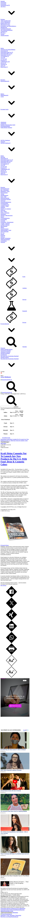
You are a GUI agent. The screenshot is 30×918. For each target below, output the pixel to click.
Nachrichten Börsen (5, 909)
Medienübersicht (4, 95)
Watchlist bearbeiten (5, 353)
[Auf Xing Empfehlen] (11, 619)
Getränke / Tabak (5, 206)
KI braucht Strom (5, 545)
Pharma (2, 234)
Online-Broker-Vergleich (6, 127)
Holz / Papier (4, 211)
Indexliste (3, 157)
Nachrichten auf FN (5, 5)
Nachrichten (3, 2)
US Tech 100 (4, 59)
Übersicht (3, 141)
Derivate (24, 299)
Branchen (3, 79)
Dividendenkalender (5, 126)
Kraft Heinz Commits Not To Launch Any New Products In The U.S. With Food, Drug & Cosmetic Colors (14, 459)
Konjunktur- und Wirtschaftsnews (8, 26)
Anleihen (24, 288)
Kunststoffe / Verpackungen (7, 222)
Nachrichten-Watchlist (6, 350)
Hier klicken (3, 585)
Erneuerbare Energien (6, 199)
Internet (2, 216)
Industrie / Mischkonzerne (7, 215)
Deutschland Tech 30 (5, 55)
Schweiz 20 (3, 63)
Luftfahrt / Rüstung (5, 224)
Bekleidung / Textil (5, 191)
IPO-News (3, 32)
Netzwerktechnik (4, 231)
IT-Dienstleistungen (5, 218)
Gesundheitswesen (5, 204)
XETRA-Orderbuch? (5, 143)
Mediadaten (15, 912)
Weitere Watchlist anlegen (6, 349)
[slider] (3, 448)
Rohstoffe (3, 235)
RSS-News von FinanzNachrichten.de (9, 916)
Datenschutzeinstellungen (6, 912)
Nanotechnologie (4, 229)
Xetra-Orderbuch (12, 908)
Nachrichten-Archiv (8, 911)
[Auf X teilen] (11, 608)
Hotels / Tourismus (5, 212)
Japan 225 (3, 65)
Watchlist (24, 346)
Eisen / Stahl (3, 196)
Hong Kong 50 (4, 67)
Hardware (3, 210)
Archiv (2, 96)
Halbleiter (3, 207)
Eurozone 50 (3, 60)
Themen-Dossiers (5, 35)
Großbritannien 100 (5, 61)
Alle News (3, 6)
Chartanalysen (4, 31)
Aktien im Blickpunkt (6, 20)
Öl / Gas (2, 233)
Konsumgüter (4, 219)
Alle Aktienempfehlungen (6, 30)
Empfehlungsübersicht (6, 28)
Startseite (3, 1)
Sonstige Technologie (5, 238)
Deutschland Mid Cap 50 (6, 53)
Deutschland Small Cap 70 (7, 52)
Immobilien (3, 214)
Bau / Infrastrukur (5, 190)
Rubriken (3, 19)
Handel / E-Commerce (6, 208)
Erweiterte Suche (4, 109)
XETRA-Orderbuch (5, 140)
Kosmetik (3, 220)
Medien (2, 94)
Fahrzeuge (3, 200)
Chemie (2, 194)
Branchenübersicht (5, 81)
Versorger (3, 242)
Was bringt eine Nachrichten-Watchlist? (10, 356)
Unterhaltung (4, 241)
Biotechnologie (4, 192)
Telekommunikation (5, 239)
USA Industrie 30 (5, 56)
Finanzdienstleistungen (6, 202)
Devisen (24, 322)
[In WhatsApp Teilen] (11, 642)
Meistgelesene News (5, 24)
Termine (2, 34)
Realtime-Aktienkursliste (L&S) (8, 124)
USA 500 (3, 57)
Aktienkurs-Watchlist (5, 352)
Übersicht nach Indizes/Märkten (8, 49)
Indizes (2, 48)
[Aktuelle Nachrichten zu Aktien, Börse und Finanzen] (6, 379)
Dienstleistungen (4, 195)
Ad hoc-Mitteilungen (5, 22)
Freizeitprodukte (4, 203)
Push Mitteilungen (5, 442)
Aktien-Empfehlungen (15, 909)
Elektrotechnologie (5, 198)
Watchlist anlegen (5, 357)
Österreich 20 (4, 64)
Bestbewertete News (5, 23)
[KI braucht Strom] (14, 544)
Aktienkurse (3, 122)
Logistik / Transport (5, 223)
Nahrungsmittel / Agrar (6, 230)
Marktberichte (4, 27)
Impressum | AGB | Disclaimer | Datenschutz (11, 915)
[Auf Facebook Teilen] (11, 597)
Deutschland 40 (4, 51)
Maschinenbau (4, 226)
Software (3, 237)
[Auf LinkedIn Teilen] (11, 631)
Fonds (23, 276)
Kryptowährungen (5, 323)
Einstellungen (4, 354)
